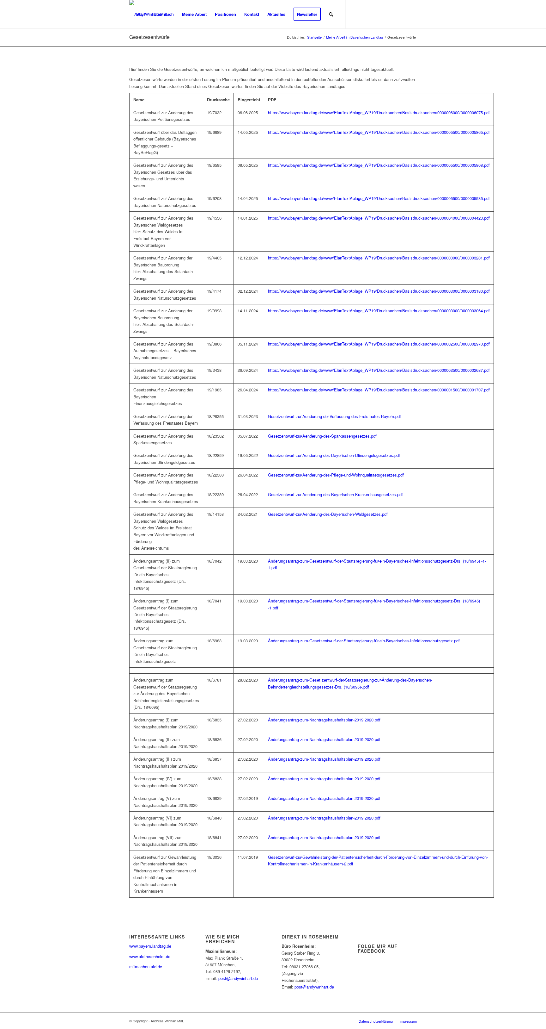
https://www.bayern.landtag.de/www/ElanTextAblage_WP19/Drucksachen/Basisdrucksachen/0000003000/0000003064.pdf (379, 311)
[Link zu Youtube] (374, 14)
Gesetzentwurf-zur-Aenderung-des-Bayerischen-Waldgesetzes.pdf (328, 514)
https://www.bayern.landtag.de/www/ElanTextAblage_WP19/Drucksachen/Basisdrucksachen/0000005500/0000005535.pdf (379, 198)
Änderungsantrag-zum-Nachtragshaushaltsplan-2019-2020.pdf (324, 837)
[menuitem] (140, 14)
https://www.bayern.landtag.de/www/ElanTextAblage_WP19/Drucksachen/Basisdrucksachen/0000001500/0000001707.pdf (379, 390)
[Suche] (331, 14)
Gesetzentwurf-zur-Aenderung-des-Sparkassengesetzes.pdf (322, 436)
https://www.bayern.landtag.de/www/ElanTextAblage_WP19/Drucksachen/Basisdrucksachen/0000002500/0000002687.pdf (379, 370)
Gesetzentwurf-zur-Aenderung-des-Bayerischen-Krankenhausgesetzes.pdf (335, 494)
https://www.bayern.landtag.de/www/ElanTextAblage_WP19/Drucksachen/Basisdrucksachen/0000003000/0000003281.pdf (379, 258)
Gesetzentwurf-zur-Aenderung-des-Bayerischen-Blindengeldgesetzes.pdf (334, 455)
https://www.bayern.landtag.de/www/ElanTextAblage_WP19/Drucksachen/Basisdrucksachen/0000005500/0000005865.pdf (379, 132)
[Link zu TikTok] (402, 14)
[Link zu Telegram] (412, 14)
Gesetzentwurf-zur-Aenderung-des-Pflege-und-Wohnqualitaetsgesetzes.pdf (336, 475)
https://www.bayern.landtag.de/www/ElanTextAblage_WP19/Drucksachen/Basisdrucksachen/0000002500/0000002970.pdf (379, 344)
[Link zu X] (355, 14)
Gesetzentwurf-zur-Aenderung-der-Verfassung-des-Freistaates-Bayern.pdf (334, 416)
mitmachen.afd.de (145, 967)
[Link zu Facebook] (364, 14)
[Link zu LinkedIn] (383, 14)
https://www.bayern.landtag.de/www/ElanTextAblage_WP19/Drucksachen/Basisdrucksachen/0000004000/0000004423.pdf (379, 218)
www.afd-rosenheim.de (149, 956)
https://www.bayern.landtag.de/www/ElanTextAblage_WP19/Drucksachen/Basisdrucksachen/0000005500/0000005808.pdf (379, 165)
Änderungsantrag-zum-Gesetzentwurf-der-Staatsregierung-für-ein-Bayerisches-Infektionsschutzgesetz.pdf (364, 641)
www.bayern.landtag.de (150, 946)
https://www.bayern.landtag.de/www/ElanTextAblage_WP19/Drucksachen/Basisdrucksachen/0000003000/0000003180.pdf (379, 291)
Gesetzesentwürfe (149, 37)
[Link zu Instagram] (393, 14)
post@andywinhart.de (238, 978)
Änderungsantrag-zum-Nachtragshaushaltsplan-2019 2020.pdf (324, 720)
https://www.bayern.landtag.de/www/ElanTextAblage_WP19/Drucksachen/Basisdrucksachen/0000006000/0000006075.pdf (379, 112)
